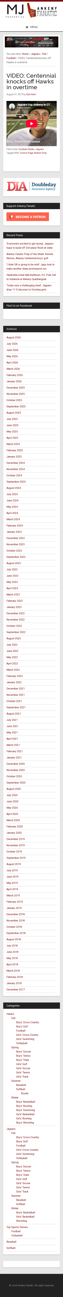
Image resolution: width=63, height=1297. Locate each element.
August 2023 (13, 563)
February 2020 (14, 826)
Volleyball (21, 1043)
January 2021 (14, 757)
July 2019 (12, 870)
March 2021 (13, 745)
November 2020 (15, 770)
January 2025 (14, 456)
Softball (20, 1089)
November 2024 (15, 469)
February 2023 (14, 600)
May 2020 (12, 807)
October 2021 (14, 701)
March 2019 (13, 895)
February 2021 (14, 751)
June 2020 (12, 801)
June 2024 (12, 500)
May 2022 (12, 657)
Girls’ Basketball (25, 1114)
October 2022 (14, 625)
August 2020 (13, 788)
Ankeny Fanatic (42, 10)
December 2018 (15, 914)
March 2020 (13, 820)
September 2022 (16, 632)
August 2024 (13, 488)
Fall (13, 1018)
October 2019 (14, 851)
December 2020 (15, 763)
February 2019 (14, 901)
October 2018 (14, 926)
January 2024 (14, 531)
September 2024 (16, 481)
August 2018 (13, 939)
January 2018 (14, 983)
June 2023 (12, 575)
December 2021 (15, 688)
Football (23, 149)
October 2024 (14, 475)
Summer (16, 1080)
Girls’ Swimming (25, 1039)
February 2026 (14, 375)
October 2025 (14, 400)
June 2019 (12, 876)
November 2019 (15, 845)
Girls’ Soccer (23, 1068)
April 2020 (12, 814)
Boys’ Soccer (23, 1051)
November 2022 (15, 619)
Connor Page (26, 153)
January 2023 (14, 607)
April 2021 (12, 738)
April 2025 (12, 437)
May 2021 (12, 732)
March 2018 (13, 970)
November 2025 (15, 393)
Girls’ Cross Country (27, 1034)
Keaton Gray (40, 153)
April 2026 (12, 362)
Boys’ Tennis (23, 1055)
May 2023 (12, 582)
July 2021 (12, 719)
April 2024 (12, 513)
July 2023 (12, 569)
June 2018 (12, 951)
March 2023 (13, 594)
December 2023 (15, 538)
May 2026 (12, 356)
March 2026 (13, 368)
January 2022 (14, 682)
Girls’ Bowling (24, 1118)
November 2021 (15, 694)
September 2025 (16, 406)
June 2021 (12, 726)
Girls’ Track (22, 1076)
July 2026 (12, 343)
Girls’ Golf (21, 1064)
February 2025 (14, 450)
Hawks (31, 149)
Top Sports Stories (17, 1227)
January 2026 (14, 381)
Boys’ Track (22, 1059)
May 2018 (12, 958)
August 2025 (13, 412)
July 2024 (12, 494)
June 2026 (12, 350)
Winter (15, 1097)
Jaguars (39, 149)
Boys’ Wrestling (25, 1122)
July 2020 (12, 795)
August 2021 (13, 713)
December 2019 (15, 839)
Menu (34, 27)
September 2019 (16, 857)
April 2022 (12, 663)
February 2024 (14, 525)
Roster (25, 1093)
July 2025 (12, 419)
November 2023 (15, 544)
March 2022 (13, 669)
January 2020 (14, 832)
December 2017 (15, 989)
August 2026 (13, 337)
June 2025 (12, 425)
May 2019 (12, 882)
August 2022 (13, 638)
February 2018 (14, 977)
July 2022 (12, 644)
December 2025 (15, 387)
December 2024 (15, 462)
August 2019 (13, 864)
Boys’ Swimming (25, 1110)
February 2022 (14, 676)
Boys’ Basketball (25, 1101)
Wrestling (21, 1220)
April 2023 (12, 588)
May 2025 (12, 431)
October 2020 (14, 776)
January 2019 (14, 908)
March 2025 (13, 444)
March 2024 (13, 519)
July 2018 (12, 945)
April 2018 (12, 964)
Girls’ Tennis (23, 1072)
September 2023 (16, 556)
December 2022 (15, 613)
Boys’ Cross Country (27, 1022)
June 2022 (12, 651)
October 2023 (14, 550)
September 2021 (16, 707)
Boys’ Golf (22, 1026)
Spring (15, 1047)
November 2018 (15, 920)
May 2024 (12, 506)
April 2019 (12, 889)
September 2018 (16, 933)
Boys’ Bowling (24, 1105)
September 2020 (16, 782)
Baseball (21, 1085)
